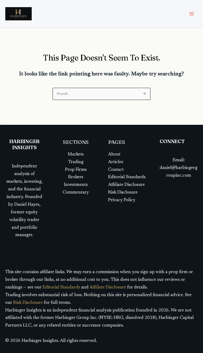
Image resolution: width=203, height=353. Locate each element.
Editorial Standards (127, 177)
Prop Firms (76, 170)
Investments (76, 185)
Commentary (76, 192)
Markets (76, 154)
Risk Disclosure (123, 192)
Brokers (75, 177)
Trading (76, 162)
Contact (116, 170)
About (114, 154)
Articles (115, 162)
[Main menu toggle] (192, 14)
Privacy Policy (121, 200)
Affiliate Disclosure (126, 185)
